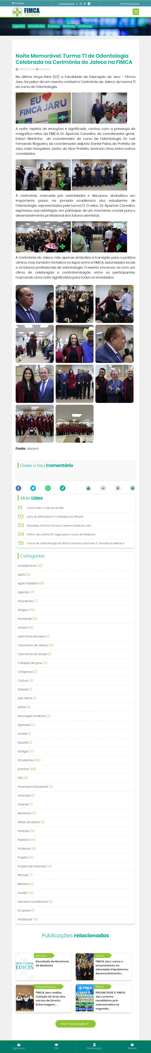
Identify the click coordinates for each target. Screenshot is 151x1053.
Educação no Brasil (34, 716)
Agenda (19, 26)
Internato (26, 795)
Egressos (26, 724)
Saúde (26, 892)
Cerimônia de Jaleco (35, 645)
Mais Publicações (74, 1023)
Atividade (27, 618)
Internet (25, 804)
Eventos (53, 26)
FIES (23, 777)
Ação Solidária (31, 583)
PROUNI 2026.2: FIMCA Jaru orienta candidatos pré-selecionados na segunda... (110, 1000)
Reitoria (26, 884)
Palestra (26, 839)
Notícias (69, 26)
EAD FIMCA (27, 698)
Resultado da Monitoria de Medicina (52, 963)
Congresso (27, 671)
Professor (85, 26)
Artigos (26, 609)
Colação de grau (32, 663)
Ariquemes (28, 601)
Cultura (25, 680)
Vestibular (28, 919)
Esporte (25, 742)
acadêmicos (30, 565)
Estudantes (36, 26)
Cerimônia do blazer (34, 654)
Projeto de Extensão (35, 866)
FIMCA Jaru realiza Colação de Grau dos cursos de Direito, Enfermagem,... (50, 998)
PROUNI (25, 875)
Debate (25, 689)
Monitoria (27, 813)
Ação (24, 574)
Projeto (25, 857)
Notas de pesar (31, 822)
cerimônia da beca (34, 636)
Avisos (25, 627)
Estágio (26, 751)
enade (24, 733)
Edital (24, 707)
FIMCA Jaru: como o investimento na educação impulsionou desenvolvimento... (112, 967)
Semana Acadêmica (35, 901)
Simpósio (26, 910)
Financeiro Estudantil (35, 786)
